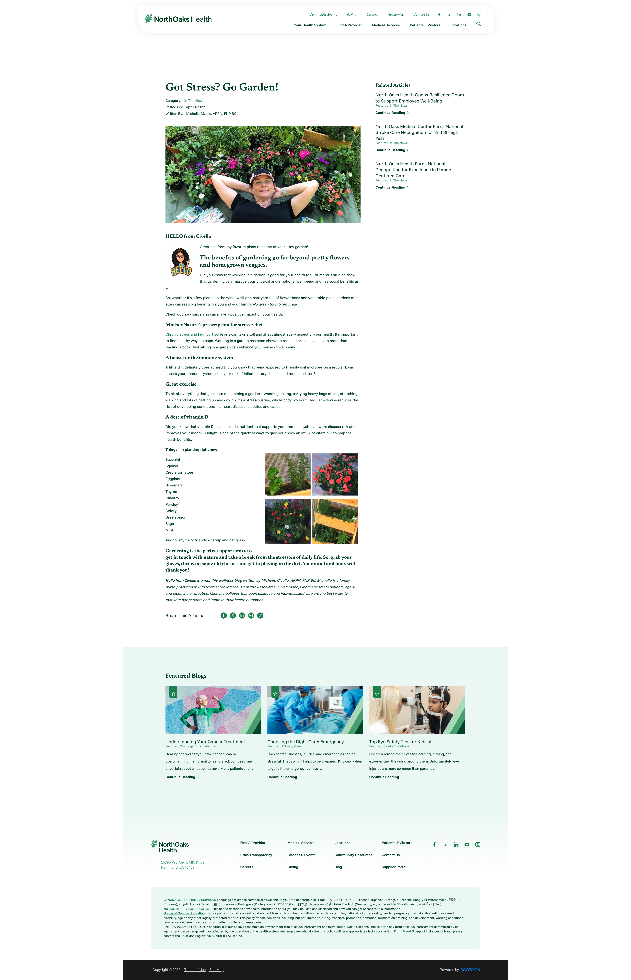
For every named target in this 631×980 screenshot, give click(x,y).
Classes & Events (301, 855)
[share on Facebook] (224, 615)
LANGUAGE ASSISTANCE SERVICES (190, 900)
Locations (343, 842)
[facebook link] (439, 14)
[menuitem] (310, 26)
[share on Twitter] (233, 615)
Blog (338, 867)
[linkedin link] (459, 14)
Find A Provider (253, 842)
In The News (194, 100)
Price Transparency (256, 855)
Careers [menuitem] (372, 14)
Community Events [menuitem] (323, 14)
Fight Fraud (402, 931)
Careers (246, 867)
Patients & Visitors (397, 842)
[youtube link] (469, 14)
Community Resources (353, 855)
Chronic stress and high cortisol (192, 334)
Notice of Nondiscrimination (184, 913)
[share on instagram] (251, 615)
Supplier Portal (394, 867)
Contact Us (391, 855)
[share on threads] (260, 615)
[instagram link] (479, 14)
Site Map (216, 970)
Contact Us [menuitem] (421, 14)
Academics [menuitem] (395, 14)
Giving (292, 867)
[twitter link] (449, 14)
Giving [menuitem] (351, 14)
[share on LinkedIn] (242, 615)
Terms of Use (195, 970)
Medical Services (301, 842)
